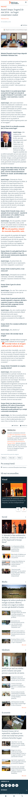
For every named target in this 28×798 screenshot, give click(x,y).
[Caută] (22, 796)
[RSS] (13, 785)
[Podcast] (14, 796)
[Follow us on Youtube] (6, 785)
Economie (6, 713)
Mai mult (24, 645)
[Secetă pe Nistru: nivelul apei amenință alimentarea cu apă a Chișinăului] (6, 640)
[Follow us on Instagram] (9, 785)
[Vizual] (6, 796)
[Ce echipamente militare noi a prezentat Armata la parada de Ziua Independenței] (6, 547)
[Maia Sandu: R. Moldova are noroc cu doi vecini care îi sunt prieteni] (6, 556)
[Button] (24, 25)
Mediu (4, 582)
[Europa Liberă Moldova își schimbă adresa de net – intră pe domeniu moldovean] (6, 563)
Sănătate (6, 650)
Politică (3, 6)
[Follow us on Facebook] (2, 785)
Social (4, 517)
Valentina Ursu (5, 18)
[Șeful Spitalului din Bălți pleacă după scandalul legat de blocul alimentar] (6, 703)
